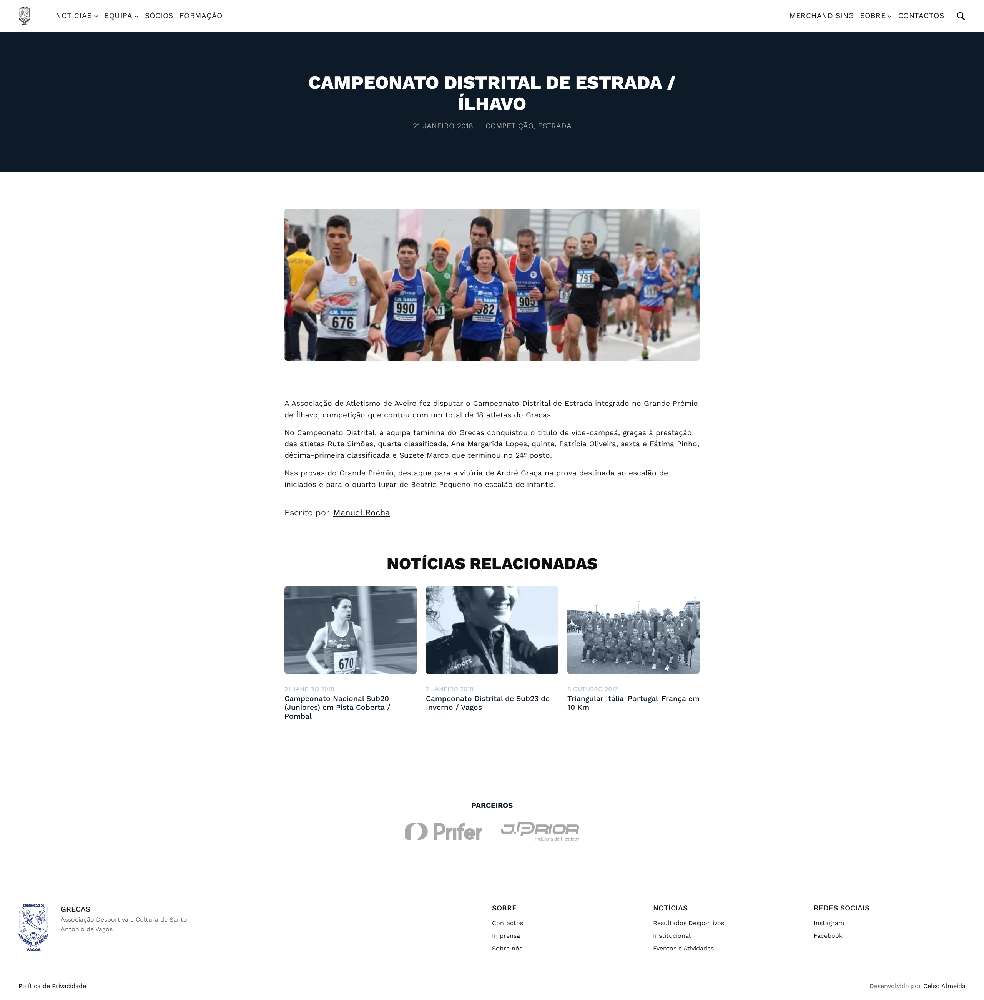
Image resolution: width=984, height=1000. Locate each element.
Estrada (555, 125)
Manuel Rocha (361, 512)
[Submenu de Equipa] (136, 15)
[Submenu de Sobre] (890, 15)
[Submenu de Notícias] (96, 15)
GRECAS (75, 909)
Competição (509, 125)
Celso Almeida (944, 986)
